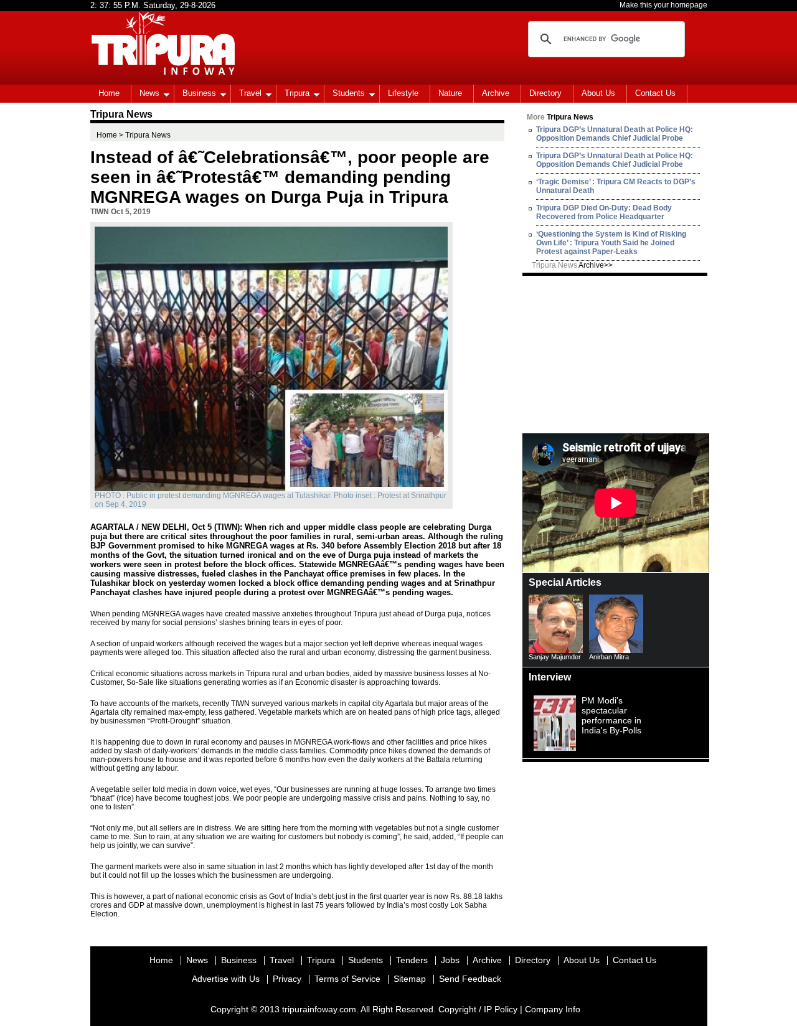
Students (348, 93)
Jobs (450, 960)
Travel (250, 93)
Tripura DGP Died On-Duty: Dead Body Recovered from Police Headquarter (604, 212)
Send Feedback (470, 979)
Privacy (287, 979)
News (149, 93)
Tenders (412, 960)
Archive (495, 93)
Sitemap (410, 979)
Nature (450, 93)
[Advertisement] (615, 353)
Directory (545, 93)
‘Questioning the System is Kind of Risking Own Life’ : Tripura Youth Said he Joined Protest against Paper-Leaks (611, 243)
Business (199, 93)
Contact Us (655, 93)
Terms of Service (347, 979)
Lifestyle (403, 93)
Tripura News (572, 265)
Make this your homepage (663, 5)
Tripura (297, 93)
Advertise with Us (226, 979)
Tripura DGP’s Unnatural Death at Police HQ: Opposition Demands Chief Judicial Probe (614, 134)
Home (109, 93)
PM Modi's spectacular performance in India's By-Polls (611, 715)
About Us (598, 93)
